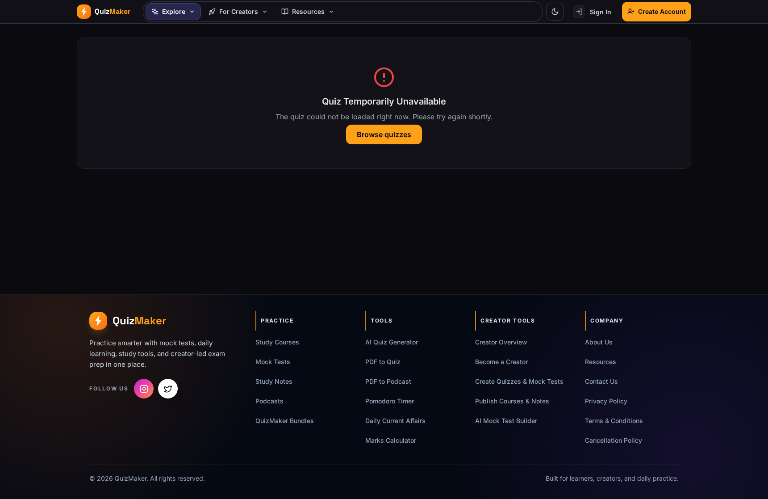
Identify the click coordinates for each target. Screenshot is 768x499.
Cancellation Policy (613, 440)
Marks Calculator (390, 440)
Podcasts (269, 401)
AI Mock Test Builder (506, 420)
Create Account (662, 11)
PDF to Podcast (388, 381)
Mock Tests (272, 361)
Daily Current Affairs (395, 420)
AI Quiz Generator (391, 342)
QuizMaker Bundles (284, 420)
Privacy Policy (606, 401)
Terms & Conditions (614, 420)
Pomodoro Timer (389, 401)
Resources (600, 361)
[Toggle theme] (555, 12)
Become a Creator (501, 361)
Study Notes (273, 381)
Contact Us (601, 381)
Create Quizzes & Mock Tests (519, 381)
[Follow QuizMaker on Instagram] (144, 388)
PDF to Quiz (383, 361)
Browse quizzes (384, 134)
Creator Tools (507, 320)
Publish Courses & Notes (512, 401)
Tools (381, 320)
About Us (599, 342)
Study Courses (277, 342)
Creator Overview (501, 342)
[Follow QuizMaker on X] (168, 388)
